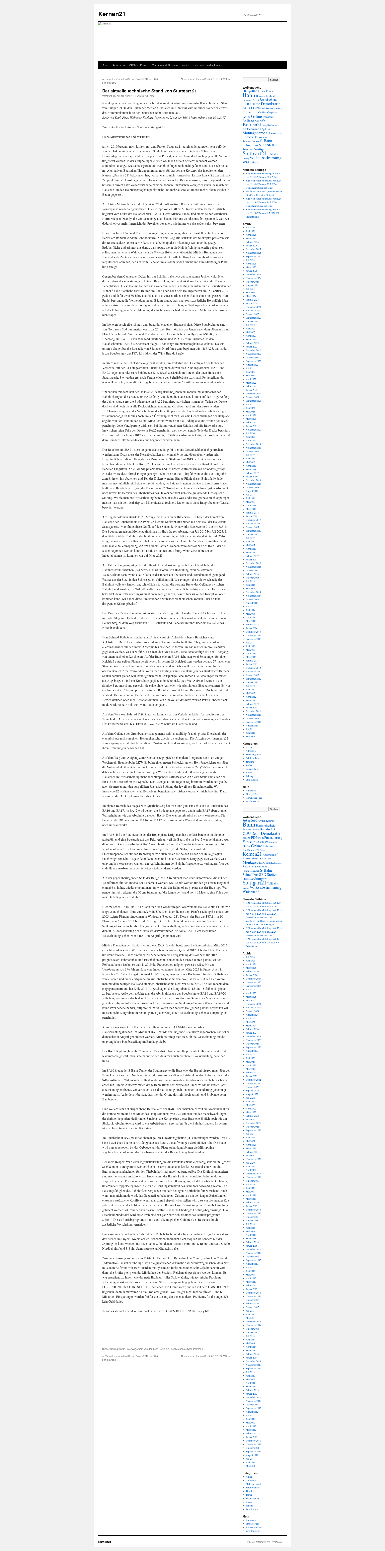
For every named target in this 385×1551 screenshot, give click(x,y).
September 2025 (253, 256)
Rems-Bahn (261, 137)
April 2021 (251, 415)
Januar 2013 (251, 664)
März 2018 (251, 509)
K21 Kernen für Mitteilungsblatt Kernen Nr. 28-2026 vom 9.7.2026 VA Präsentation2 (264, 213)
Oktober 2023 (252, 314)
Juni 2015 (250, 584)
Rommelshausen (251, 141)
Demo (255, 103)
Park (268, 133)
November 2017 (253, 523)
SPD (262, 144)
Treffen (249, 765)
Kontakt (186, 65)
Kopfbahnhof (270, 125)
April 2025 (251, 263)
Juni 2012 (250, 689)
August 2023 (252, 321)
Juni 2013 (250, 646)
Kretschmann (251, 129)
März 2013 (251, 656)
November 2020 (253, 429)
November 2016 (253, 566)
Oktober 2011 (252, 718)
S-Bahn (266, 140)
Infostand (268, 116)
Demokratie (270, 103)
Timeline (250, 761)
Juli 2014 (250, 606)
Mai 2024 (250, 292)
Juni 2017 (250, 541)
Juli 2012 (250, 685)
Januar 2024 (251, 303)
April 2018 (251, 505)
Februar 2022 (252, 386)
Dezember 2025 (253, 249)
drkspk (246, 108)
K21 (257, 120)
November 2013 (253, 635)
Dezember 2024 (253, 274)
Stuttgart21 (118, 65)
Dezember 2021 (253, 393)
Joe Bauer (248, 120)
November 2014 (253, 595)
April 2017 (251, 548)
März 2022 (251, 382)
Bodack (256, 100)
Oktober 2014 (252, 599)
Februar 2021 (252, 422)
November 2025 (253, 252)
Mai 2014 (250, 613)
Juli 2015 (250, 581)
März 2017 (251, 552)
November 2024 (253, 278)
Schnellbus (250, 145)
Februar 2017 (252, 555)
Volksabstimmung (265, 157)
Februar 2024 (252, 299)
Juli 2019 (250, 454)
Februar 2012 (252, 703)
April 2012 (251, 696)
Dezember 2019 (253, 444)
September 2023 (253, 317)
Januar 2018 (251, 516)
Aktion (249, 747)
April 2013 (251, 653)
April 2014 (251, 617)
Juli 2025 (250, 259)
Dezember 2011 (253, 711)
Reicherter (248, 137)
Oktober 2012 (252, 675)
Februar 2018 (252, 512)
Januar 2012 (251, 707)
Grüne (256, 116)
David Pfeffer (148, 95)
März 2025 (251, 267)
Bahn (249, 95)
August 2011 (252, 725)
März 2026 (251, 238)
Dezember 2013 (253, 631)
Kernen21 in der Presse (208, 65)
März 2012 (251, 700)
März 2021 (251, 418)
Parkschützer (276, 133)
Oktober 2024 (252, 281)
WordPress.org (253, 801)
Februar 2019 (252, 472)
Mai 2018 (250, 501)
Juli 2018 (250, 494)
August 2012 (252, 682)
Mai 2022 (250, 375)
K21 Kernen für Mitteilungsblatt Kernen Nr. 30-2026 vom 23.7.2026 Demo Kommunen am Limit (264, 184)
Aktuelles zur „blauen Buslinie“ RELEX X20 (206, 79)
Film (261, 108)
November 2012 (253, 671)
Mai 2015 (250, 588)
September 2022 (253, 361)
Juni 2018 (250, 498)
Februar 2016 (252, 573)
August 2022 (252, 364)
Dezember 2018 (253, 480)
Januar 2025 (251, 270)
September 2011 (253, 721)
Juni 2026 (250, 231)
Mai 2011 (250, 736)
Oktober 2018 (252, 487)
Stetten (272, 144)
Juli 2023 (250, 324)
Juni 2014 (250, 610)
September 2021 (253, 400)
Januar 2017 (251, 559)
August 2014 (252, 602)
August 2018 (252, 490)
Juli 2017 (250, 537)
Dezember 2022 (253, 350)
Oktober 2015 (252, 577)
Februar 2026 (252, 241)
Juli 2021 (250, 404)
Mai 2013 (250, 649)
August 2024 (252, 285)
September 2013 (253, 638)
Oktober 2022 (252, 357)
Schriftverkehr (252, 758)
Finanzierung (273, 108)
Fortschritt (250, 111)
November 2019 (253, 447)
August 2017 (252, 534)
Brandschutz (268, 99)
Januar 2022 (251, 389)
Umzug (246, 158)
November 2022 (253, 353)
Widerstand (251, 162)
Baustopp (247, 100)
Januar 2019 (251, 476)
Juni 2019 (250, 458)
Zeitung (249, 776)
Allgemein (137, 1348)
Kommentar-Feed (254, 797)
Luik (269, 129)
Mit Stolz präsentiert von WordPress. (264, 1541)
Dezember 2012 (253, 667)
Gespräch (272, 112)
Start (105, 65)
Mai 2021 (250, 411)
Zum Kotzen (252, 779)
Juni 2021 (250, 407)
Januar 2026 (251, 245)
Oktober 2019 (252, 451)
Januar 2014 (251, 628)
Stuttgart (260, 149)
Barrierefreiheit (265, 96)
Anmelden (251, 790)
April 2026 (251, 234)
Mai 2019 (250, 462)
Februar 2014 (252, 624)
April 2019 (251, 465)
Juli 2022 (250, 368)
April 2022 (251, 379)
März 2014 (251, 620)
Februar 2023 (252, 342)
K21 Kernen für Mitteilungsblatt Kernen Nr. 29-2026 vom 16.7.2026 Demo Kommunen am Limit (264, 202)
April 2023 (251, 335)
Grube (246, 116)
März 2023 (251, 339)
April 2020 (251, 440)
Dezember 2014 (253, 592)
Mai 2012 (250, 693)
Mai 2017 (250, 545)
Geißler (262, 112)
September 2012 (253, 678)
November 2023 (253, 310)
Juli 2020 (250, 433)
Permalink (198, 1348)
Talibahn (272, 154)
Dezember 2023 (253, 306)
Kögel (263, 129)
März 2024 (251, 296)
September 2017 (253, 530)
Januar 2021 (251, 426)
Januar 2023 (251, 346)
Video (249, 772)
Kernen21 (112, 13)
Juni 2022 (250, 371)
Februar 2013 (252, 660)
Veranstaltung (252, 768)
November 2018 (253, 483)
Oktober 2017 (252, 527)
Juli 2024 (250, 288)
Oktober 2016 (252, 570)
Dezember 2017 (253, 519)
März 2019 (251, 469)
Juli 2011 (250, 729)
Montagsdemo (254, 132)
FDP (254, 107)
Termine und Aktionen (165, 65)
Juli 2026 (250, 227)
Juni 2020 (250, 436)
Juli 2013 (250, 642)
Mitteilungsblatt (253, 754)
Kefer (262, 120)
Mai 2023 (250, 332)
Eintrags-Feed (252, 794)
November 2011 (253, 714)
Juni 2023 (250, 328)
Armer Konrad (266, 91)
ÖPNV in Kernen (138, 65)
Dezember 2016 (253, 563)
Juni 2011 (250, 732)
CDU (247, 103)
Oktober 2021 (252, 397)
